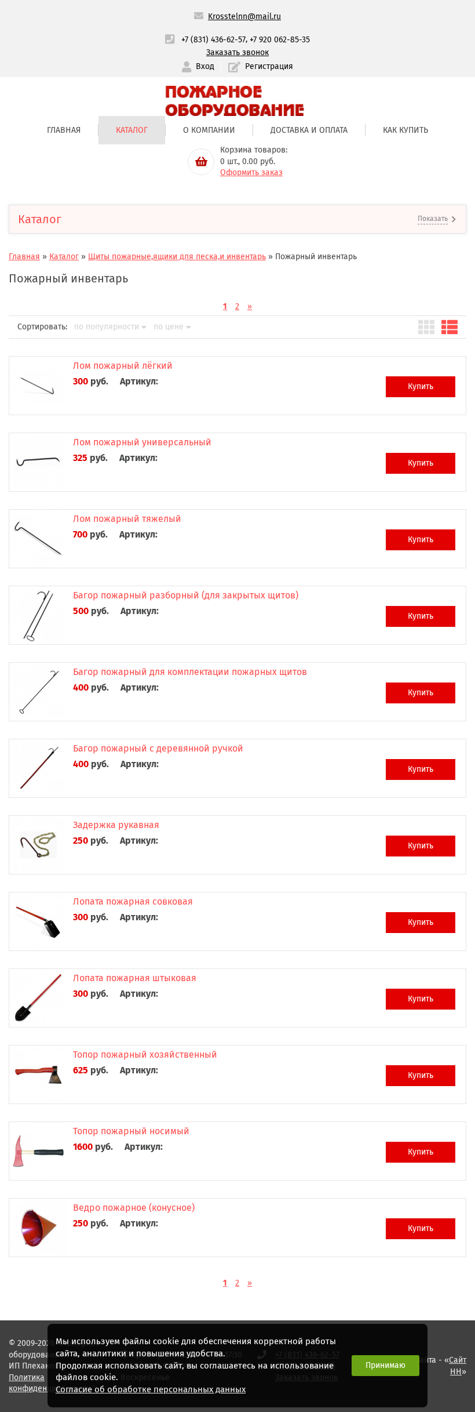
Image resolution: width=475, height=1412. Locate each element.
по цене (169, 327)
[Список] (449, 327)
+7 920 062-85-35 (280, 40)
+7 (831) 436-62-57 (213, 40)
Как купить (405, 130)
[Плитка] (426, 327)
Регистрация (269, 66)
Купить (420, 386)
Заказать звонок (237, 52)
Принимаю (385, 1365)
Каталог (132, 130)
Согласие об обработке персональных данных (151, 1389)
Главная (64, 130)
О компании (209, 130)
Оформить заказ (251, 172)
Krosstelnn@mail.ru (244, 16)
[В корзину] (201, 161)
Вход (205, 66)
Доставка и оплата (309, 130)
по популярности (106, 327)
